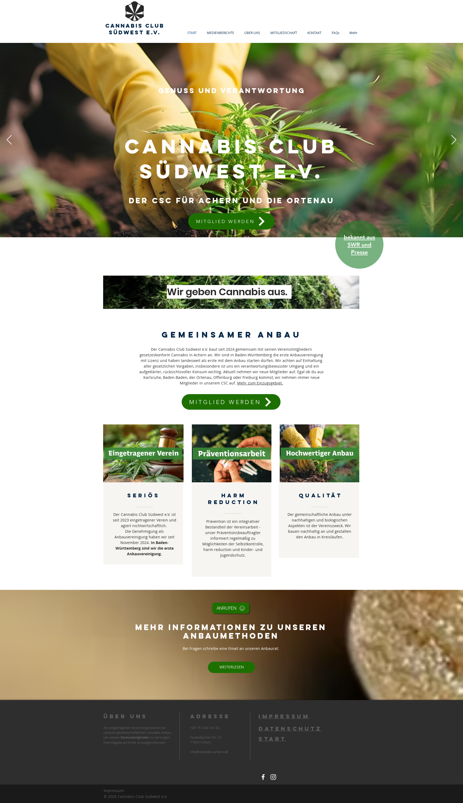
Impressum (114, 790)
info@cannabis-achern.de (209, 752)
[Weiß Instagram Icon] (273, 777)
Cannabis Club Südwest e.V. (135, 29)
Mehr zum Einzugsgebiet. (260, 383)
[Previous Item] (9, 140)
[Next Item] (454, 140)
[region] (357, 246)
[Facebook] (263, 777)
